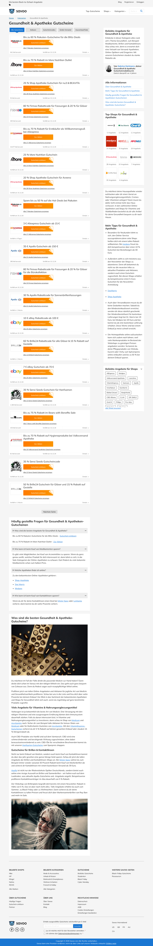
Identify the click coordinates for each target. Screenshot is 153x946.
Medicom (76, 720)
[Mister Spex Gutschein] (135, 161)
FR (124, 927)
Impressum (82, 904)
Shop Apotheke (114, 296)
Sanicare (126, 383)
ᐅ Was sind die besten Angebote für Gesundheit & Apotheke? (40, 530)
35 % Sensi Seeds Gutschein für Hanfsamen (47, 389)
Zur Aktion (58, 541)
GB (118, 927)
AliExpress (111, 373)
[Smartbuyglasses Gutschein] (111, 177)
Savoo (11, 18)
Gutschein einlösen (68, 536)
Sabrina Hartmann (126, 66)
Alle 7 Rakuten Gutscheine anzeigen (36, 48)
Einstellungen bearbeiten (87, 913)
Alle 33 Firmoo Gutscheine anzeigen (36, 117)
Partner (12, 907)
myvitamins (16, 723)
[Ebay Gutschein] (16, 323)
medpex (126, 244)
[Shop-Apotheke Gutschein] (16, 87)
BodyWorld (125, 392)
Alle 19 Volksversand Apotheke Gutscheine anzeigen (41, 449)
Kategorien (22, 18)
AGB (79, 907)
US (113, 927)
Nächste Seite (49, 512)
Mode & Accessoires (51, 873)
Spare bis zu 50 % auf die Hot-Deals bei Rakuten (50, 200)
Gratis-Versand (65, 30)
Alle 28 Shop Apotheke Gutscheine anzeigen (39, 94)
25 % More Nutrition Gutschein (40, 154)
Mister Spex (63, 601)
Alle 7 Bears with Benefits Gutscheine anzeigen (40, 423)
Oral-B (109, 402)
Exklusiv (33, 30)
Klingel (11, 879)
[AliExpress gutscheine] (16, 133)
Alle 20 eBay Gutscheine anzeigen (35, 329)
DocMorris (112, 290)
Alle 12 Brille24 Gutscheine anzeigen (36, 355)
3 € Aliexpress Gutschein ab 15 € (41, 223)
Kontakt (46, 904)
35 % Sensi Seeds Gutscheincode (41, 461)
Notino (11, 882)
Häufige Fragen (15, 901)
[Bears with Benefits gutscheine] (16, 417)
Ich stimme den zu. (64, 933)
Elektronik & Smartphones (53, 879)
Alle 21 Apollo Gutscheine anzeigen (35, 257)
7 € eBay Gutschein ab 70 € (38, 366)
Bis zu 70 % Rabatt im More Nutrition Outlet (47, 60)
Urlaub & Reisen (49, 876)
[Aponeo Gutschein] (135, 145)
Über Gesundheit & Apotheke (118, 86)
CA (113, 931)
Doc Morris (20, 584)
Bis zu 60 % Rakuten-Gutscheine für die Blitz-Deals (51, 37)
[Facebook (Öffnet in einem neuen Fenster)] (12, 930)
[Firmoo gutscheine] (16, 110)
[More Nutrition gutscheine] (16, 65)
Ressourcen (116, 876)
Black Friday (82, 879)
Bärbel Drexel (112, 392)
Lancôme (132, 378)
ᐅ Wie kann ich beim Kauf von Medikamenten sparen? (36, 549)
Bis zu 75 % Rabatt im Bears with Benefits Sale (49, 412)
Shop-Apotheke (22, 580)
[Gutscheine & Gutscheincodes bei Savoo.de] (18, 11)
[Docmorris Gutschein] (123, 130)
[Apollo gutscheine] (16, 251)
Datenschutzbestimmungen (68, 933)
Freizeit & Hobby (49, 885)
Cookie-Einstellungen (86, 910)
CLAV (122, 397)
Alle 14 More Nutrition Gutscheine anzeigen (38, 71)
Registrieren (129, 2)
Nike (10, 873)
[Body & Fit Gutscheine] (111, 130)
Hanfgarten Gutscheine (32, 745)
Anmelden (77, 926)
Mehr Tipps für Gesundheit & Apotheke (122, 91)
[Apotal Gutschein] (123, 145)
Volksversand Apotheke (116, 378)
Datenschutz (82, 901)
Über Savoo (47, 901)
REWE (11, 885)
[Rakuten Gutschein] (16, 42)
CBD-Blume (111, 397)
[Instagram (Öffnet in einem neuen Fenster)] (22, 930)
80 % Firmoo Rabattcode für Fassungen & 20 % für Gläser (55, 105)
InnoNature (111, 388)
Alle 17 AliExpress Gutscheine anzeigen (37, 143)
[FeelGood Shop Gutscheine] (123, 177)
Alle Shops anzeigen (113, 408)
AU (129, 927)
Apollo (14, 770)
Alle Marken (13, 889)
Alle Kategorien (49, 889)
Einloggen (140, 2)
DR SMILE (133, 397)
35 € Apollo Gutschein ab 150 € (40, 246)
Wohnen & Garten (50, 882)
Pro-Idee (128, 402)
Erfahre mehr (111, 943)
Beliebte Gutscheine (85, 873)
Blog (120, 2)
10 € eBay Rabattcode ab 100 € (40, 318)
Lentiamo (78, 601)
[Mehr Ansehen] (140, 369)
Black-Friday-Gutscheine (121, 873)
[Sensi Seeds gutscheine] (16, 394)
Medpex (18, 588)
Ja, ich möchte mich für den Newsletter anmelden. (65, 931)
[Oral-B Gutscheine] (135, 130)
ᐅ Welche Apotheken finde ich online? (29, 570)
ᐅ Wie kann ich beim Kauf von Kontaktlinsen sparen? (36, 595)
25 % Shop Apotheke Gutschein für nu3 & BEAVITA (51, 82)
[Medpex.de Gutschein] (111, 145)
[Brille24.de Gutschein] (16, 345)
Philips (118, 402)
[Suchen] (141, 11)
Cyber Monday (83, 882)
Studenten (82, 876)
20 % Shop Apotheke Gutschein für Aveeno (47, 177)
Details (84, 52)
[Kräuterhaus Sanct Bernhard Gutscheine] (123, 161)
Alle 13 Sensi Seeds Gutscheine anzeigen (37, 401)
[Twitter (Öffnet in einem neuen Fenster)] (17, 930)
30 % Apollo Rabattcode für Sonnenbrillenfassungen (52, 295)
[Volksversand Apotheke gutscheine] (16, 440)
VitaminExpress (112, 383)
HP (10, 876)
